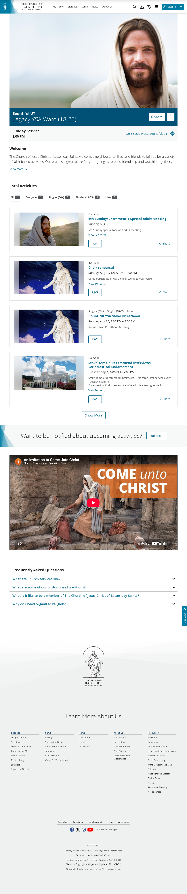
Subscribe (156, 435)
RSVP (95, 244)
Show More (93, 415)
